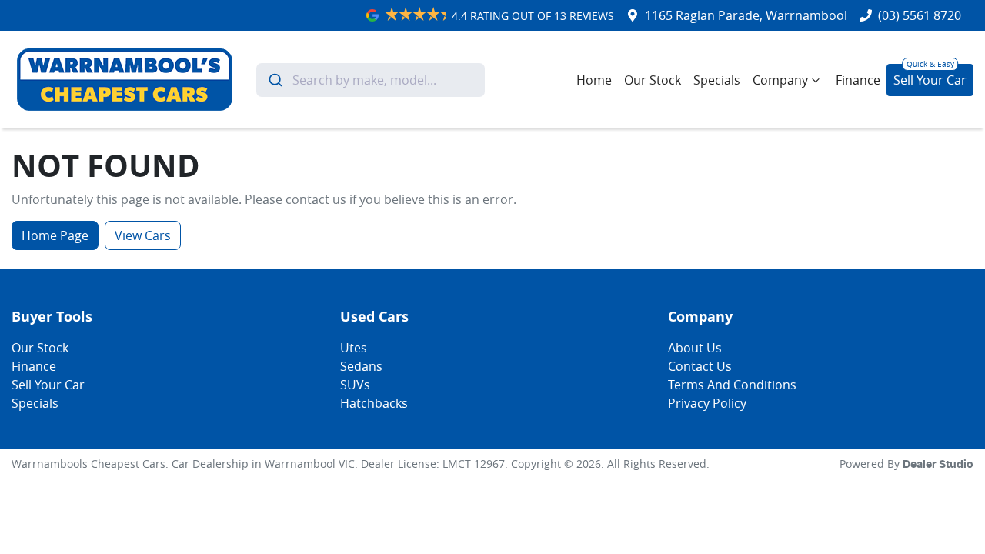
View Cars (143, 235)
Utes (353, 347)
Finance (858, 80)
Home (594, 80)
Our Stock (652, 80)
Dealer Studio (938, 464)
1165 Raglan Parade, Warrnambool (746, 15)
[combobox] (370, 80)
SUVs (355, 384)
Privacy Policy (707, 403)
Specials (716, 80)
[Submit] (274, 80)
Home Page (55, 235)
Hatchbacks (374, 403)
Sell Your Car (930, 80)
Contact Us (700, 366)
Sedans (361, 366)
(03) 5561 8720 (919, 15)
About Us (695, 347)
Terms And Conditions (732, 384)
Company (780, 80)
